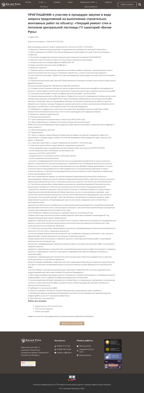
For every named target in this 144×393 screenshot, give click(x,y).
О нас (41, 2)
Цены (70, 2)
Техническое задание (44, 309)
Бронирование (91, 7)
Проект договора (42, 311)
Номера (57, 2)
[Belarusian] (69, 380)
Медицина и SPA (87, 2)
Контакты (44, 7)
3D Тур (28, 2)
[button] (139, 4)
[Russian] (74, 380)
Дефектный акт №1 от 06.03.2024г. (49, 306)
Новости (108, 2)
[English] (72, 380)
